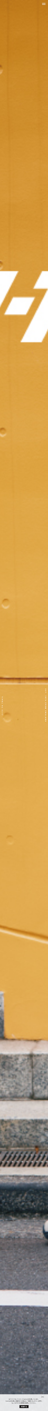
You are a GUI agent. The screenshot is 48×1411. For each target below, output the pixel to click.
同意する (24, 1407)
